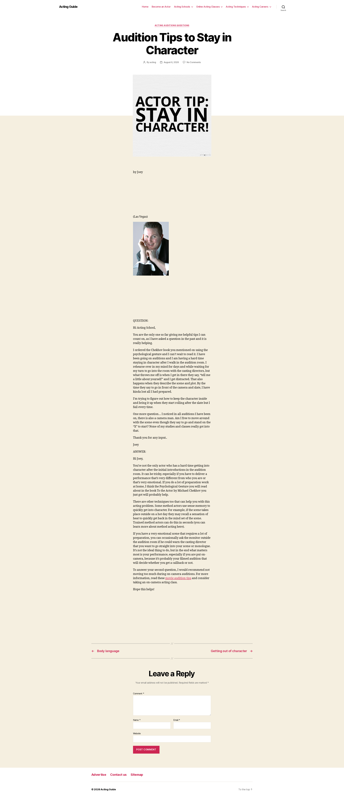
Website (137, 733)
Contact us (118, 775)
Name (136, 720)
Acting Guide (68, 6)
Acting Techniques (236, 6)
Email (176, 720)
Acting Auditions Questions (172, 25)
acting (153, 62)
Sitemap (137, 775)
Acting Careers (260, 6)
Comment (138, 693)
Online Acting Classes (208, 6)
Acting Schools (182, 6)
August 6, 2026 (171, 62)
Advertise (98, 775)
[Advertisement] (172, 196)
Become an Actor (161, 6)
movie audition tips (178, 578)
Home (145, 6)
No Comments (194, 62)
